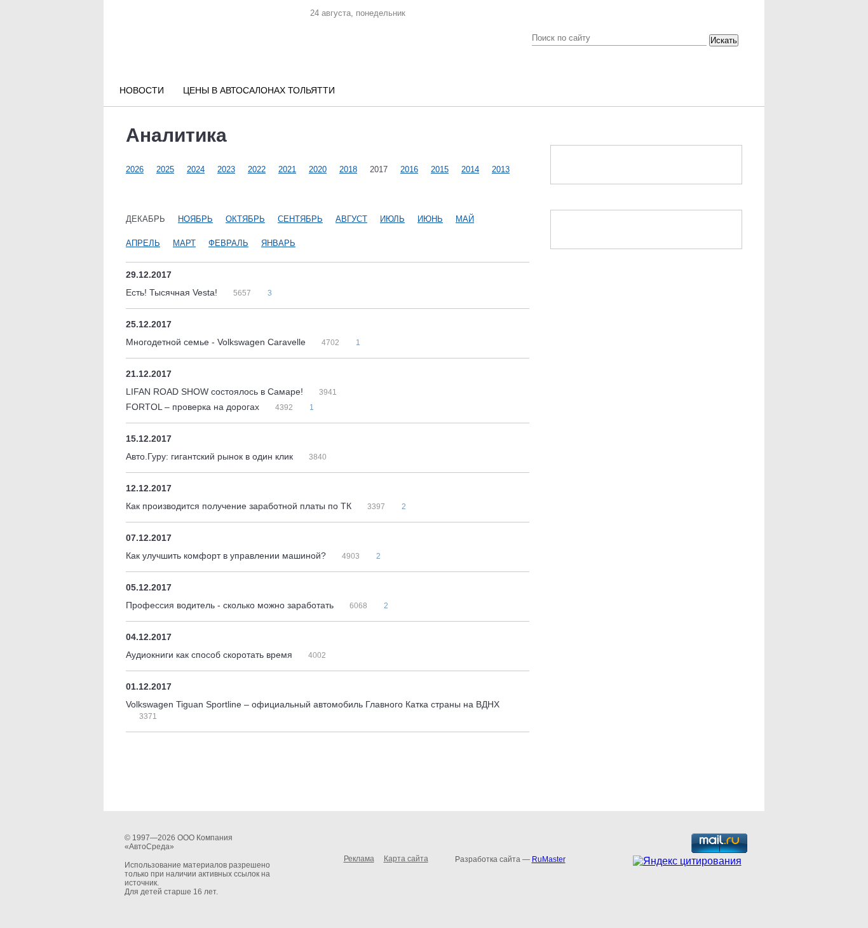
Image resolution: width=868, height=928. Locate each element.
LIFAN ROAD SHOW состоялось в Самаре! (216, 391)
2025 (165, 169)
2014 (470, 169)
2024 (196, 169)
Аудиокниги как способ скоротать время (210, 655)
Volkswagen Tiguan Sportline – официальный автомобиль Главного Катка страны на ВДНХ (312, 704)
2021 (287, 169)
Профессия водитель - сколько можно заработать (231, 605)
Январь (278, 243)
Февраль (228, 243)
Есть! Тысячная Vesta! (173, 292)
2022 (257, 169)
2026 (135, 169)
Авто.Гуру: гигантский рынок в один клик (210, 456)
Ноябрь (195, 219)
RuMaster (549, 859)
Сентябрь (300, 219)
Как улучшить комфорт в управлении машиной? (227, 555)
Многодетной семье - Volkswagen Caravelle (217, 342)
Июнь (430, 219)
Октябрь (245, 219)
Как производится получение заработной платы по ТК (240, 506)
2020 (318, 169)
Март (184, 243)
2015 (440, 169)
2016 (409, 169)
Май (465, 219)
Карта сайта (406, 858)
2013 (501, 169)
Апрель (143, 243)
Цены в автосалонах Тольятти (259, 90)
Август (351, 219)
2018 (348, 169)
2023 (226, 169)
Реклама (359, 858)
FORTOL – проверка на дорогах (194, 407)
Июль (392, 219)
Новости (141, 90)
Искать (723, 40)
